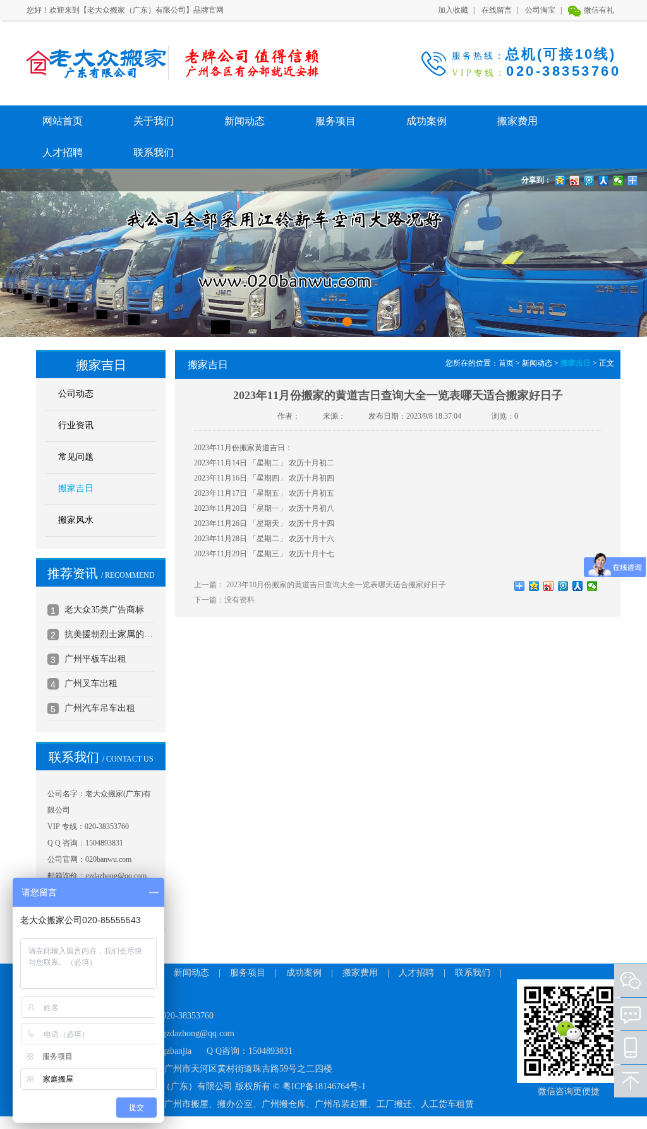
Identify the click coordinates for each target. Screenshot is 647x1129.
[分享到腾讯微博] (563, 586)
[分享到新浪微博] (548, 586)
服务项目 (335, 121)
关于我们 (153, 121)
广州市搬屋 (186, 1104)
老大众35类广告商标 (104, 609)
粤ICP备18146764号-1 (324, 1086)
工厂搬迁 (394, 1104)
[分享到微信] (592, 586)
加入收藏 (453, 10)
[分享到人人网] (577, 586)
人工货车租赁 (447, 1104)
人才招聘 (62, 152)
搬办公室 (235, 1104)
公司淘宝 (540, 10)
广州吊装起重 (341, 1104)
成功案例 (426, 121)
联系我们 (153, 152)
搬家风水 (76, 520)
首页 (506, 363)
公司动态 (76, 393)
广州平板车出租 (95, 659)
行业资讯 (76, 425)
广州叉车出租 (91, 683)
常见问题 (76, 457)
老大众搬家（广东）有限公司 (89, 62)
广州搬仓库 (284, 1104)
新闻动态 (244, 121)
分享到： (536, 180)
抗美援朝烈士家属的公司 (109, 634)
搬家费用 (517, 121)
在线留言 (496, 10)
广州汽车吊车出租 (99, 708)
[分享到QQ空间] (534, 586)
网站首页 (62, 121)
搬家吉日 (76, 488)
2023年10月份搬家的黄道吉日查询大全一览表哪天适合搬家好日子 (336, 584)
